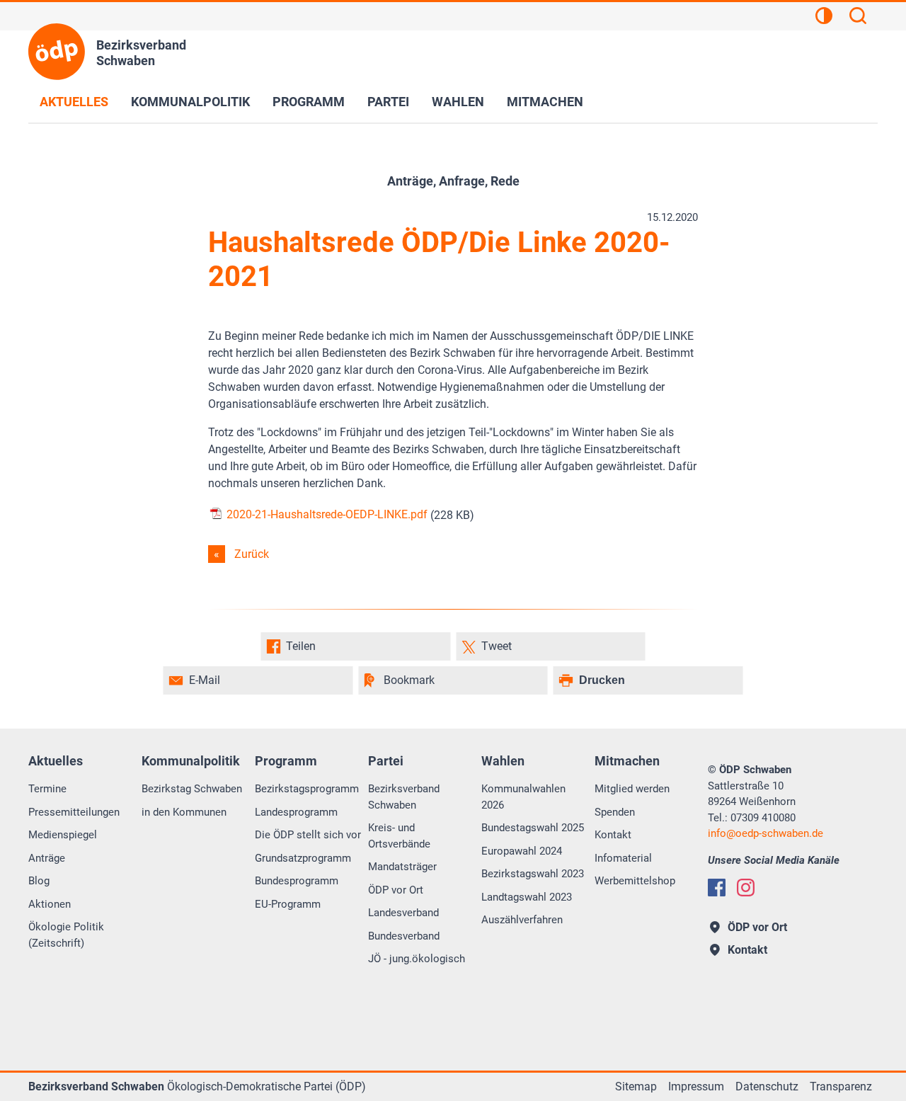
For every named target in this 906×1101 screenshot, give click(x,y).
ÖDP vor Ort (395, 890)
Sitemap (636, 1086)
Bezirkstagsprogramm (307, 788)
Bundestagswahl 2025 (532, 827)
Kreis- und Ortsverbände (399, 835)
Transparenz (841, 1086)
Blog (39, 880)
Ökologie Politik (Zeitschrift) (66, 934)
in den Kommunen (184, 812)
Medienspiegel (62, 834)
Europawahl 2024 (521, 851)
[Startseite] (56, 51)
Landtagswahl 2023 (526, 897)
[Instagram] (746, 887)
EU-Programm (288, 904)
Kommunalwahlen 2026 (523, 796)
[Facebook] (717, 887)
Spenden (615, 812)
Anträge (46, 858)
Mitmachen (545, 101)
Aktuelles (74, 101)
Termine (47, 788)
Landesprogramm (296, 812)
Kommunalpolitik (190, 101)
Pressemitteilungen (74, 812)
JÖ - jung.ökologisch (416, 958)
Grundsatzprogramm (303, 858)
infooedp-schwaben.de (765, 833)
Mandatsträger (402, 866)
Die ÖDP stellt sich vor (308, 834)
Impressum (696, 1086)
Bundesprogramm (296, 880)
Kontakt (613, 834)
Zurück (251, 554)
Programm (309, 101)
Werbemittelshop (635, 880)
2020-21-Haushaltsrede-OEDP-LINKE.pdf (326, 514)
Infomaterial (623, 858)
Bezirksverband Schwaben (404, 796)
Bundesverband (404, 936)
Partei (388, 101)
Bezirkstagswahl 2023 (532, 873)
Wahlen (458, 101)
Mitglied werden (632, 788)
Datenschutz (766, 1086)
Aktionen (49, 904)
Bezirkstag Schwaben (192, 788)
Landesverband (403, 912)
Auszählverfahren (522, 919)
